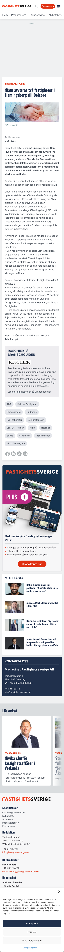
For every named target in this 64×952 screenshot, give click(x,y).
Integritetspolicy (30, 948)
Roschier (45, 427)
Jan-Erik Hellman (15, 427)
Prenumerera (18, 15)
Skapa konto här (32, 564)
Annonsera (7, 819)
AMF (9, 404)
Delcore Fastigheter (27, 404)
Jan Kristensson (36, 420)
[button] (59, 891)
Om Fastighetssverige (13, 812)
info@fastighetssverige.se (18, 692)
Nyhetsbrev (8, 816)
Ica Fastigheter (14, 420)
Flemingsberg (14, 412)
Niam (32, 427)
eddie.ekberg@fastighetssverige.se (20, 871)
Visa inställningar (32, 940)
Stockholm (24, 435)
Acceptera (32, 923)
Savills (10, 435)
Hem (5, 15)
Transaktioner (15, 83)
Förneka (32, 932)
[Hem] (17, 6)
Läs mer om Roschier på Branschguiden (29, 391)
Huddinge (32, 412)
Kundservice (38, 15)
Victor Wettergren (16, 443)
